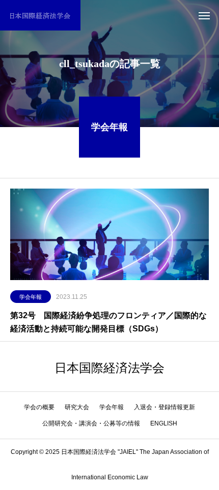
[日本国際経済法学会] (40, 15)
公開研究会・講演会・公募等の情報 (91, 423)
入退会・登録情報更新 (164, 407)
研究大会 (77, 407)
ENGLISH (163, 423)
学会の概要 (39, 407)
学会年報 (30, 297)
